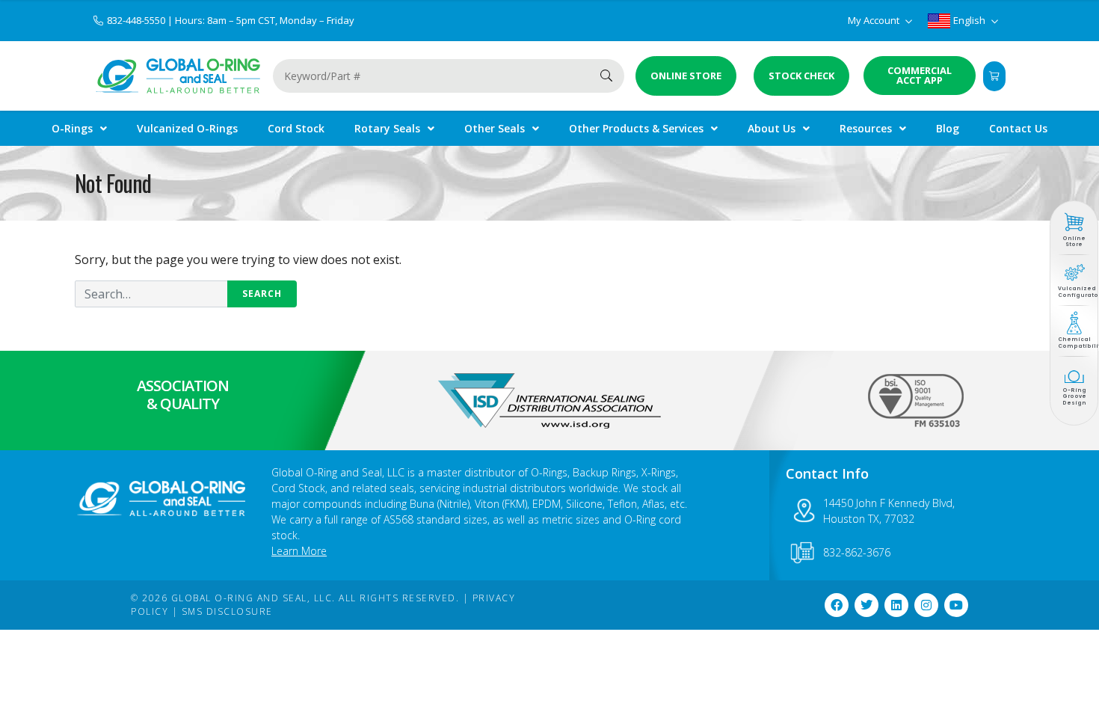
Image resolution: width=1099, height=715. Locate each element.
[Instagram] (926, 605)
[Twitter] (866, 605)
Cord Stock (296, 128)
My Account (875, 20)
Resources (866, 128)
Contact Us (1018, 128)
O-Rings (72, 128)
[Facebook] (837, 605)
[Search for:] (186, 293)
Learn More (299, 551)
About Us (771, 128)
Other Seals (494, 128)
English (969, 20)
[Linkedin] (896, 605)
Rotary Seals (387, 128)
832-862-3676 (856, 552)
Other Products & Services (636, 128)
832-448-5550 (137, 20)
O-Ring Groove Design (1074, 396)
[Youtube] (956, 605)
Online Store (1074, 241)
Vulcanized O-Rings (187, 128)
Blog (947, 128)
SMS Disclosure (227, 611)
